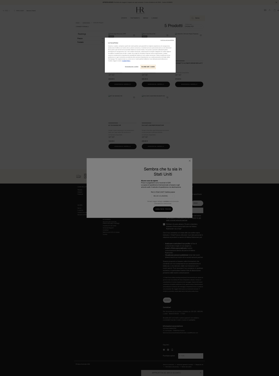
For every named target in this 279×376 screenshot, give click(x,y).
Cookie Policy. (126, 60)
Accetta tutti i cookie (148, 66)
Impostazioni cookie (131, 66)
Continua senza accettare (167, 40)
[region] (140, 55)
